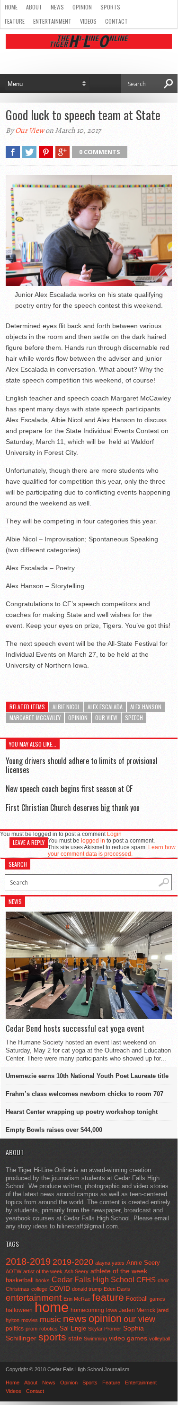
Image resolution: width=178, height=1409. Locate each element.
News (57, 7)
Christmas (17, 1289)
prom (31, 1328)
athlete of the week (118, 1271)
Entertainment (52, 21)
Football (137, 1298)
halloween (19, 1310)
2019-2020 (73, 1262)
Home (11, 7)
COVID (59, 1288)
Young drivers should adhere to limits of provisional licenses (82, 765)
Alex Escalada (105, 707)
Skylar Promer (104, 1328)
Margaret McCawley (35, 717)
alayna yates (110, 1263)
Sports (110, 7)
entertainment (34, 1298)
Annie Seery (143, 1263)
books (43, 1280)
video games (128, 1338)
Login (114, 834)
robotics (48, 1328)
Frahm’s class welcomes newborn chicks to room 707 (84, 1093)
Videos (88, 21)
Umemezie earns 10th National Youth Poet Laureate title (87, 1075)
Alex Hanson (145, 707)
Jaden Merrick (137, 1310)
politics (15, 1328)
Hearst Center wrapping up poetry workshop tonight (82, 1111)
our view (106, 717)
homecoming (87, 1310)
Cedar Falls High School (93, 1279)
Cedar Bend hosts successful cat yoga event (75, 1028)
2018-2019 (28, 1261)
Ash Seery (76, 1271)
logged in (93, 840)
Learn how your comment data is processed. (112, 850)
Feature (15, 21)
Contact (116, 21)
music (50, 1319)
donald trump (87, 1289)
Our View (29, 130)
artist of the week (42, 1271)
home (52, 1307)
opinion (78, 717)
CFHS (146, 1280)
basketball (20, 1280)
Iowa (111, 1310)
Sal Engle (73, 1328)
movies (29, 1320)
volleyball (159, 1338)
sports (52, 1336)
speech (134, 717)
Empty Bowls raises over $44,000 (54, 1129)
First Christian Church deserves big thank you (73, 807)
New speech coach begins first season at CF (69, 788)
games (157, 1299)
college (39, 1289)
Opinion (82, 7)
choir (163, 1280)
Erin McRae (76, 1299)
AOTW (13, 1271)
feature (108, 1297)
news (75, 1318)
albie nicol (66, 707)
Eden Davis (117, 1289)
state (75, 1338)
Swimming (95, 1338)
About (34, 7)
